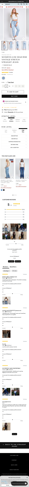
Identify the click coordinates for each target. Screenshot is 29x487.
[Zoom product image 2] (11, 45)
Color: (7, 74)
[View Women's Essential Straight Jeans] (22, 169)
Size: (8, 82)
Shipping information (14, 141)
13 (22, 86)
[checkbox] (14, 271)
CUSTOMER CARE (14, 455)
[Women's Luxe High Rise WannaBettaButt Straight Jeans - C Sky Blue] (1, 190)
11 (19, 86)
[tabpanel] (14, 353)
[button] (14, 209)
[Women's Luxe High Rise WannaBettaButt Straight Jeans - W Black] (4, 190)
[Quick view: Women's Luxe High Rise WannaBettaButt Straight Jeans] (12, 177)
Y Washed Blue (3, 78)
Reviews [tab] (6, 267)
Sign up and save (14, 469)
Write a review (17, 261)
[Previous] (2, 1)
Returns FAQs (14, 144)
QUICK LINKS (14, 465)
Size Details (14, 138)
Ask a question (14, 147)
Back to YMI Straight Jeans (15, 445)
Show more (14, 434)
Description (14, 135)
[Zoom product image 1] (4, 45)
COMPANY (14, 460)
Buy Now (14, 96)
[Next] (26, 1)
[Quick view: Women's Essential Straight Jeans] (27, 177)
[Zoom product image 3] (18, 45)
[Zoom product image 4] (24, 45)
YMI (3, 52)
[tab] (13, 266)
